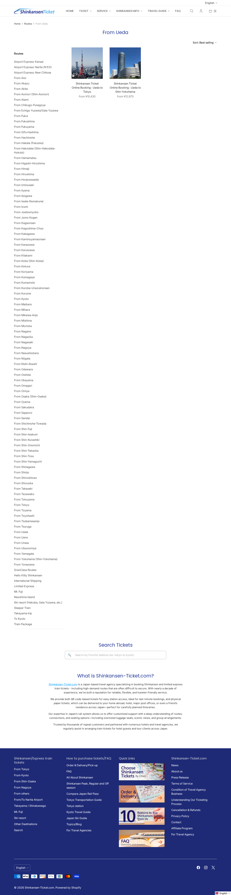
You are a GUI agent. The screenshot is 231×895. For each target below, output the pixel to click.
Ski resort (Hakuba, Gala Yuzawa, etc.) (38, 602)
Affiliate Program (182, 828)
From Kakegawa (24, 233)
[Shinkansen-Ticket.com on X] (213, 868)
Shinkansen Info (127, 11)
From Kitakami (23, 255)
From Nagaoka (23, 336)
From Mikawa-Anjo (26, 315)
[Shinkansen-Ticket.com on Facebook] (198, 868)
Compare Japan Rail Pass (82, 793)
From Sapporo (23, 412)
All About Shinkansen (79, 777)
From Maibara (23, 304)
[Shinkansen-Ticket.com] (34, 11)
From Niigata (22, 358)
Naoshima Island (24, 597)
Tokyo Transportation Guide (84, 799)
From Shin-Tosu (24, 456)
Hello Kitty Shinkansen (28, 575)
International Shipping (27, 580)
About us (176, 771)
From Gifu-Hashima (26, 132)
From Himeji (21, 168)
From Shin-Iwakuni (26, 434)
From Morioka (23, 326)
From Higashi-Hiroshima (29, 163)
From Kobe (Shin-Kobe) (29, 261)
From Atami (21, 99)
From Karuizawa (24, 250)
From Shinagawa (24, 467)
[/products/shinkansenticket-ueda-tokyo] (87, 63)
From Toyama (22, 510)
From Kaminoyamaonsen (29, 239)
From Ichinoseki (24, 185)
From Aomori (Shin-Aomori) (31, 94)
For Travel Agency (182, 834)
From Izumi (21, 206)
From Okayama (23, 380)
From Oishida (22, 374)
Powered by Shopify (68, 887)
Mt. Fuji (18, 591)
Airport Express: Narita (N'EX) (33, 67)
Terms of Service (182, 783)
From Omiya (21, 391)
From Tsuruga (22, 526)
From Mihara (22, 309)
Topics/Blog (74, 824)
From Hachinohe (24, 137)
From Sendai (22, 418)
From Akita (21, 88)
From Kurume (22, 293)
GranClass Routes (25, 570)
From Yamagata (24, 553)
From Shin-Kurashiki (26, 439)
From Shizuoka (23, 483)
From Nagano (22, 331)
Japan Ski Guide (76, 818)
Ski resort (20, 818)
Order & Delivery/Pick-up (82, 765)
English (209, 3)
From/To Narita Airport (28, 799)
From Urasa (21, 542)
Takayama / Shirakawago (30, 805)
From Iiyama (22, 190)
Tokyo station (75, 806)
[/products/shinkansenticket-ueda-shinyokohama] (125, 63)
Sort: (203, 42)
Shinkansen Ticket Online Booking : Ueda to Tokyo (87, 87)
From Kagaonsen (25, 223)
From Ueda (21, 532)
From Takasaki (23, 488)
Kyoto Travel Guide (78, 812)
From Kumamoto (24, 282)
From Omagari (23, 385)
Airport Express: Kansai (28, 61)
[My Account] (201, 11)
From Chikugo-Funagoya (29, 105)
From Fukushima (24, 121)
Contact (176, 822)
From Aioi (20, 78)
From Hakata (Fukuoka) (29, 143)
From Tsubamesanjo (27, 521)
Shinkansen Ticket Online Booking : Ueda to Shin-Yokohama (125, 87)
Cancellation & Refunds (185, 810)
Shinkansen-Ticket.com (63, 684)
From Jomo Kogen (25, 217)
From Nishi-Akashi (25, 364)
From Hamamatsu (25, 158)
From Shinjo (21, 472)
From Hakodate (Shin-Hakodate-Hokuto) (34, 150)
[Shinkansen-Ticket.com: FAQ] (142, 846)
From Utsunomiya (25, 548)
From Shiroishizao (25, 477)
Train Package (23, 624)
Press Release (180, 777)
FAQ (178, 11)
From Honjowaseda (26, 179)
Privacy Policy (180, 816)
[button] (223, 893)
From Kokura (22, 266)
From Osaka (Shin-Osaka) (30, 396)
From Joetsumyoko (26, 212)
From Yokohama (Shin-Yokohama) (35, 559)
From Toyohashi (24, 515)
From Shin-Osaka (25, 781)
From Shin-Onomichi (27, 445)
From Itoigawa (23, 196)
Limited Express (24, 586)
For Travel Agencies (78, 830)
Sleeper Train (22, 608)
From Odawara (23, 369)
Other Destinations (25, 824)
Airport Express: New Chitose (32, 72)
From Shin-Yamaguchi (28, 461)
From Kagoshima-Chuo (28, 228)
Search (18, 830)
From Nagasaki (23, 342)
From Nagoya (22, 347)
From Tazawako (24, 494)
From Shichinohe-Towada (30, 423)
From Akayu (21, 83)
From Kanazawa (24, 244)
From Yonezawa (24, 564)
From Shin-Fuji (23, 429)
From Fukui (21, 116)
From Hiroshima (24, 174)
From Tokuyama (24, 499)
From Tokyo (21, 505)
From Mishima (23, 320)
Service (102, 11)
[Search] (191, 11)
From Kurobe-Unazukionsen (32, 288)
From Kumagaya (24, 277)
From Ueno (21, 537)
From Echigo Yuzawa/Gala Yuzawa (36, 110)
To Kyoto (19, 618)
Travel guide (157, 11)
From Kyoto (21, 299)
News (174, 765)
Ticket (83, 11)
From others (21, 793)
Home (70, 11)
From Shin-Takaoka (26, 450)
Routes (28, 23)
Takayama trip (23, 613)
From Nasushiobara (26, 353)
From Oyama (22, 402)
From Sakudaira (24, 407)
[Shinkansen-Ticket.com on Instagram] (206, 868)
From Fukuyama (24, 126)
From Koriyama (23, 271)
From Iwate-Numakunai (28, 201)
